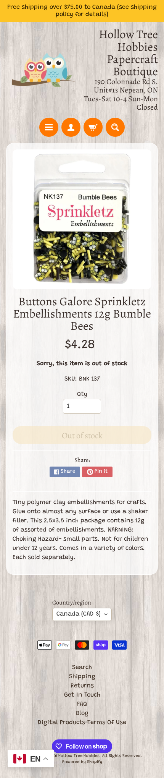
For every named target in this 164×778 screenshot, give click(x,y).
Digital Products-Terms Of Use (82, 723)
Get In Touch (82, 695)
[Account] (70, 127)
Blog (82, 713)
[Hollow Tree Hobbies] (44, 70)
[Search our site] (115, 127)
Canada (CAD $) (78, 614)
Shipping (82, 677)
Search (82, 668)
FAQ (82, 704)
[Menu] (48, 127)
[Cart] (93, 127)
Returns (82, 686)
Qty (82, 394)
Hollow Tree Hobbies (79, 756)
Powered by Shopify (82, 762)
